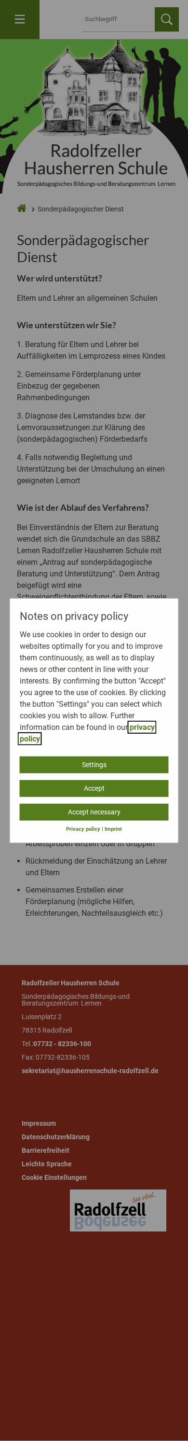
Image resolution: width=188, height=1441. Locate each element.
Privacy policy (83, 828)
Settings (94, 764)
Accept (94, 788)
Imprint (113, 828)
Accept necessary (94, 811)
